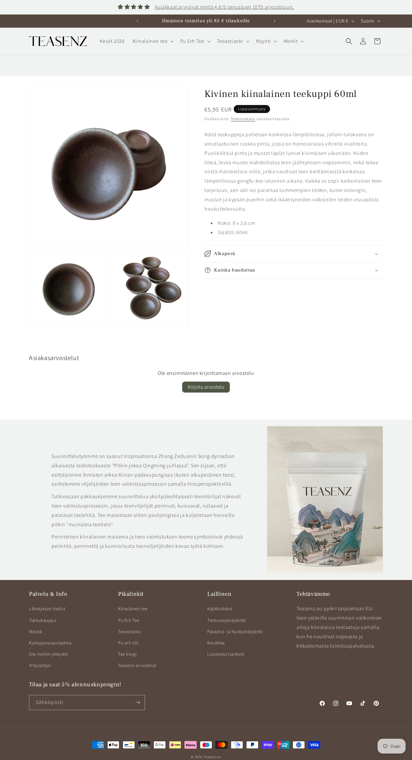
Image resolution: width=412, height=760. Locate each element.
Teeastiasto (129, 631)
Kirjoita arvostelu (206, 387)
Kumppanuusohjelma (50, 643)
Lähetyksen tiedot (47, 609)
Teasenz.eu (212, 757)
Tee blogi (127, 654)
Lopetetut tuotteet (225, 654)
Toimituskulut (243, 118)
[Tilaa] (137, 702)
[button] (152, 41)
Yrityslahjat (40, 665)
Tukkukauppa (42, 620)
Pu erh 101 (128, 643)
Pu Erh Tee (128, 620)
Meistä (35, 631)
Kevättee (216, 643)
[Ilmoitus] (274, 21)
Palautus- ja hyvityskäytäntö (235, 631)
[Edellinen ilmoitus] (137, 21)
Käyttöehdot (219, 609)
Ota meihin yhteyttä (48, 654)
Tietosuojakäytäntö (226, 620)
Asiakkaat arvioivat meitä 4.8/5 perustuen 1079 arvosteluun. (224, 7)
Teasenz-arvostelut (137, 665)
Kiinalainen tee (133, 609)
